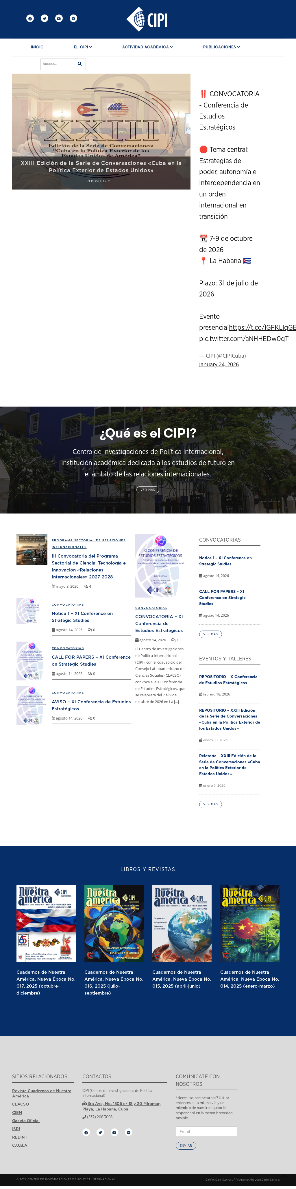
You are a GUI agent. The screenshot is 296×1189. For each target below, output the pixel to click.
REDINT (19, 1137)
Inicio (37, 47)
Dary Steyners (224, 1179)
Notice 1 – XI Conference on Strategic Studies (225, 561)
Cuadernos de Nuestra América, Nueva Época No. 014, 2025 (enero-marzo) (249, 979)
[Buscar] (80, 64)
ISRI (16, 1129)
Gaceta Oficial (26, 1121)
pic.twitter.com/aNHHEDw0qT (244, 339)
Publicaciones (220, 47)
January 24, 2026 (219, 364)
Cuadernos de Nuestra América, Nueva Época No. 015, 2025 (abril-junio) (181, 979)
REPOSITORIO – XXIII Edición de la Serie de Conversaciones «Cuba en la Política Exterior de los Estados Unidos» (229, 719)
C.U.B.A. (20, 1145)
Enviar (186, 1145)
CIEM (17, 1112)
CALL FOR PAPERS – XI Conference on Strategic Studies (222, 597)
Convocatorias (151, 607)
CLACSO (20, 1104)
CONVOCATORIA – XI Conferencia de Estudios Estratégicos (159, 623)
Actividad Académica (146, 47)
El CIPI (81, 47)
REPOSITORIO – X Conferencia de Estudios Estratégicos (228, 680)
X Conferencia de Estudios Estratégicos (101, 170)
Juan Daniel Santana (267, 1179)
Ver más (147, 489)
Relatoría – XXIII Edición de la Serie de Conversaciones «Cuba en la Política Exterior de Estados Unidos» (229, 765)
